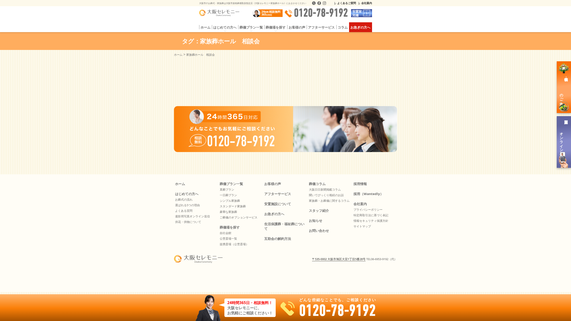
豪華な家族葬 (228, 212)
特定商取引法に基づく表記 (371, 215)
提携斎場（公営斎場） (234, 244)
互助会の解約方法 (277, 238)
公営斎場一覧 (228, 239)
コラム (343, 27)
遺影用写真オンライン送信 (192, 216)
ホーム (206, 27)
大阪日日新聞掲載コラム (325, 189)
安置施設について (277, 204)
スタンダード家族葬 (233, 206)
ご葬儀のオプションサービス (238, 217)
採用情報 (360, 183)
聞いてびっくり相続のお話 (326, 195)
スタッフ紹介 (319, 210)
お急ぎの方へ (360, 27)
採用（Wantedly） (368, 193)
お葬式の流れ (183, 200)
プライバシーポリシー (368, 210)
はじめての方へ (187, 193)
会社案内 (366, 3)
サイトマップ (362, 226)
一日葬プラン (228, 195)
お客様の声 (297, 27)
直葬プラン (227, 189)
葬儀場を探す (230, 227)
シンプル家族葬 (230, 201)
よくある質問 (183, 211)
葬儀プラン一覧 (231, 183)
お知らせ (315, 220)
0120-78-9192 (321, 13)
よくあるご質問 (346, 3)
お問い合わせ (319, 230)
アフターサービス (321, 27)
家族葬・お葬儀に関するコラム (329, 201)
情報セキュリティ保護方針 (371, 221)
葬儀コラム (317, 183)
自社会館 (225, 233)
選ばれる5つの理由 (187, 205)
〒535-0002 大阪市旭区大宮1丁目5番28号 (339, 259)
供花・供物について (188, 222)
